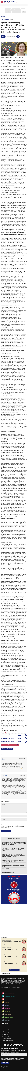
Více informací (17, 1059)
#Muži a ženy (3, 40)
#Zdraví (13, 40)
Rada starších (8, 1014)
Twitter (14, 1045)
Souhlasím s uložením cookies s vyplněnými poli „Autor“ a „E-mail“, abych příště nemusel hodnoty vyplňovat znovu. (12, 826)
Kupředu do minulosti (9, 993)
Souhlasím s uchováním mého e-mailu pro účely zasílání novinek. (12, 1058)
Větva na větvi (8, 1011)
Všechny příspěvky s (10, 744)
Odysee (22, 1045)
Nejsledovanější (5, 1033)
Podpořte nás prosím (7, 1029)
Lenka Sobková (5, 19)
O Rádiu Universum (6, 1038)
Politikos (7, 1005)
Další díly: (4, 732)
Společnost (8, 8)
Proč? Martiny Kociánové (10, 996)
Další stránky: (4, 1027)
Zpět (4, 16)
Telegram (19, 1045)
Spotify (8, 1045)
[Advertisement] (14, 920)
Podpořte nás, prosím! (7, 748)
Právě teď (7, 1002)
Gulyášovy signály (9, 1017)
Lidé (19, 8)
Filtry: (2, 8)
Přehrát (18, 36)
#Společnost (9, 40)
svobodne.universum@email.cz (6, 1067)
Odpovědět (24, 770)
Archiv (6, 1023)
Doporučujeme (5, 1031)
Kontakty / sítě (5, 1036)
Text (19, 735)
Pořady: (3, 990)
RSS (16, 1045)
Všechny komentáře (14, 969)
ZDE (14, 885)
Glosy (22, 8)
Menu (25, 2)
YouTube (11, 1045)
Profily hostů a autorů (7, 1034)
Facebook (5, 1045)
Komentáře (7, 1020)
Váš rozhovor (8, 999)
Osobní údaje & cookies (7, 1040)
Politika (14, 8)
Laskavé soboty (8, 1008)
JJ (2, 758)
